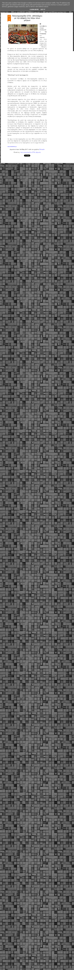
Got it (43, 9)
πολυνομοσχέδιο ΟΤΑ (27, 152)
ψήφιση (38, 152)
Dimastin (42, 149)
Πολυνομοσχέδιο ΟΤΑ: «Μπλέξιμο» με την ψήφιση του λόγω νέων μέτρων (27, 18)
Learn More (34, 9)
